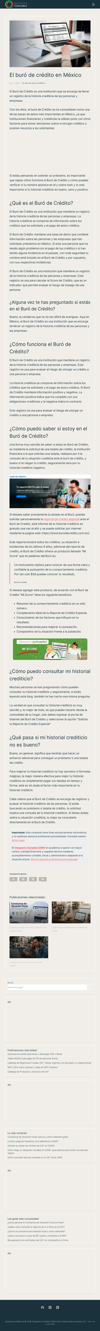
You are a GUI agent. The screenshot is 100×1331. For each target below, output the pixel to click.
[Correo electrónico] (43, 879)
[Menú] (93, 4)
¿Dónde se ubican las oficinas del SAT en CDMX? (26, 964)
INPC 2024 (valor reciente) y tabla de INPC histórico (33, 1067)
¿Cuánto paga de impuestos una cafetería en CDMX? (69, 929)
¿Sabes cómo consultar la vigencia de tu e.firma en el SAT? (36, 1227)
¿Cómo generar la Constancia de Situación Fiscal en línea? (36, 1222)
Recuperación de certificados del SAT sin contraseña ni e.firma (38, 1240)
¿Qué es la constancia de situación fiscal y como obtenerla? (36, 1231)
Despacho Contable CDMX (30, 847)
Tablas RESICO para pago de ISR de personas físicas (33, 1058)
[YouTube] (57, 1307)
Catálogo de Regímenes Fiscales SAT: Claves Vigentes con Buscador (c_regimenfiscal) (49, 1063)
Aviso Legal (18, 840)
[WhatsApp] (33, 879)
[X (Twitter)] (23, 879)
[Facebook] (13, 879)
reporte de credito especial (61, 519)
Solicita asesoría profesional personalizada (54, 859)
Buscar (10, 982)
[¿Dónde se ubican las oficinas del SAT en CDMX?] (29, 947)
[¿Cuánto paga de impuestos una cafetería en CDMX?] (71, 912)
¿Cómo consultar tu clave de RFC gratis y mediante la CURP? (37, 1236)
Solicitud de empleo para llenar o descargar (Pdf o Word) (35, 1054)
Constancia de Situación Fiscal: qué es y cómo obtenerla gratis (28, 929)
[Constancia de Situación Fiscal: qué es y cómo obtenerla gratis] (29, 912)
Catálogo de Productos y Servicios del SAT (28, 1071)
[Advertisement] (50, 152)
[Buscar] (89, 987)
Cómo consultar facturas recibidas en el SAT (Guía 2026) (35, 1157)
